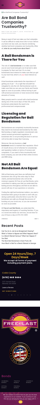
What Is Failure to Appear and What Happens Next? (20, 234)
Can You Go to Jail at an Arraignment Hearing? (18, 231)
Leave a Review (8, 288)
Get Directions (9, 291)
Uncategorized (9, 33)
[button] (3, 6)
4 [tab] (18, 296)
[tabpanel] (20, 282)
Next (36, 218)
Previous (5, 218)
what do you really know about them (16, 48)
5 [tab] (22, 296)
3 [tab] (15, 296)
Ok (20, 402)
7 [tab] (28, 296)
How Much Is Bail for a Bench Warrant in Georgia (19, 243)
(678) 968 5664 (11, 277)
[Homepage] (20, 4)
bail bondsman (16, 66)
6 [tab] (25, 296)
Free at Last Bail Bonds (11, 208)
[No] (37, 399)
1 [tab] (9, 296)
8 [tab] (31, 296)
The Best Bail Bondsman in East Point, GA (16, 241)
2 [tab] (12, 296)
